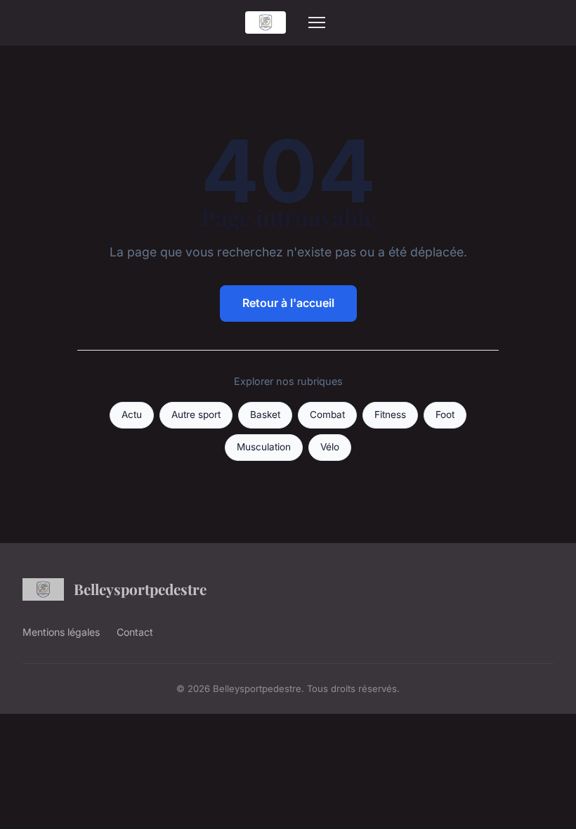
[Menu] (317, 22)
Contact (135, 632)
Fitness (390, 414)
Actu (132, 414)
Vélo (329, 446)
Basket (265, 414)
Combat (327, 414)
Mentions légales (61, 632)
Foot (445, 414)
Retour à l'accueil (288, 303)
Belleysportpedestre (140, 589)
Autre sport (196, 414)
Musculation (264, 446)
